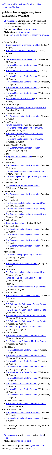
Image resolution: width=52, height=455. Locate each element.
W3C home (7, 4)
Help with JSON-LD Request (19, 157)
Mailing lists (19, 4)
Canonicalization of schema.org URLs (23, 45)
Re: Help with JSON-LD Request (20, 50)
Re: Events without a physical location (23, 116)
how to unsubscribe (14, 125)
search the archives (40, 35)
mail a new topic (23, 32)
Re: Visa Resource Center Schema (21, 65)
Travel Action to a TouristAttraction (21, 59)
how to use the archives (20, 35)
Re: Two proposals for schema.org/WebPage (26, 107)
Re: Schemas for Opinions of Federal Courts (26, 335)
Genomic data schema (16, 223)
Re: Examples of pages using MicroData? (24, 128)
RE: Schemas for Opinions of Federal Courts (26, 304)
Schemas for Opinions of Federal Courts (24, 327)
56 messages (10, 21)
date (28, 29)
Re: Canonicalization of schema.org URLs (25, 171)
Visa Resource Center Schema (20, 98)
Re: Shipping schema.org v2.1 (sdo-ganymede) (27, 177)
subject (35, 29)
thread (15, 29)
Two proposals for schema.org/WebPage (24, 278)
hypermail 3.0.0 (37, 446)
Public (30, 4)
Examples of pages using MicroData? (23, 185)
